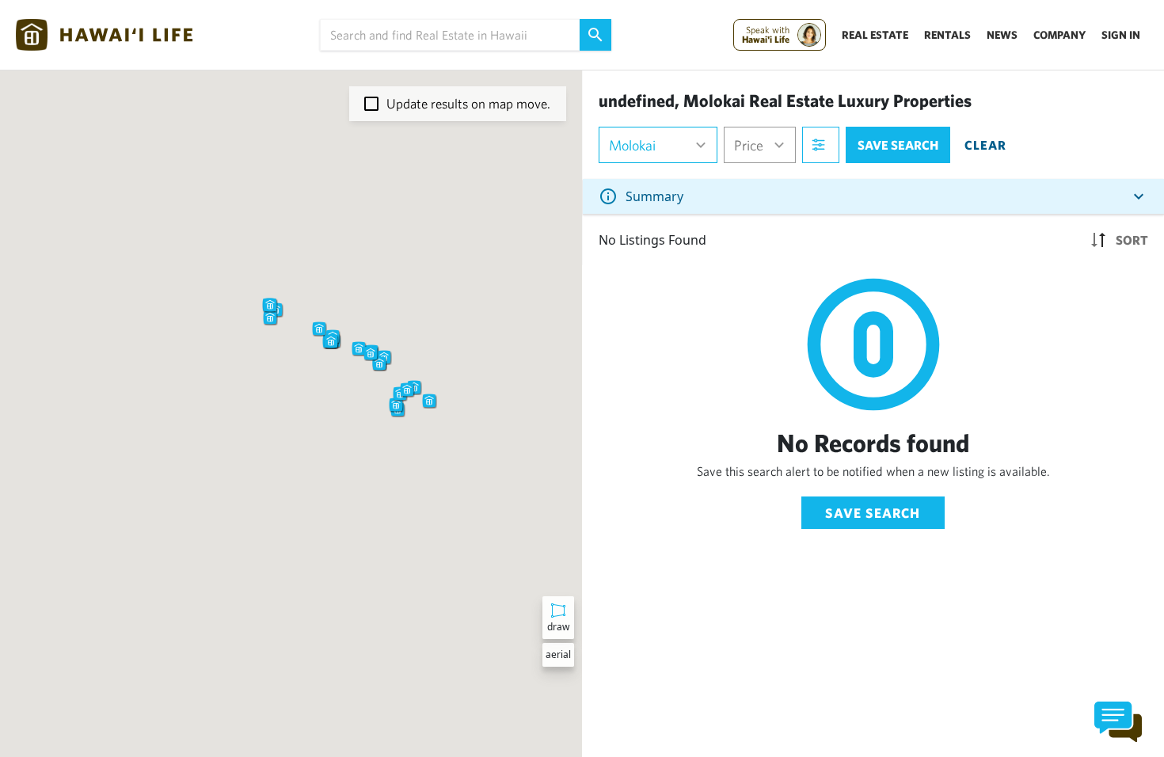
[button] (319, 329)
